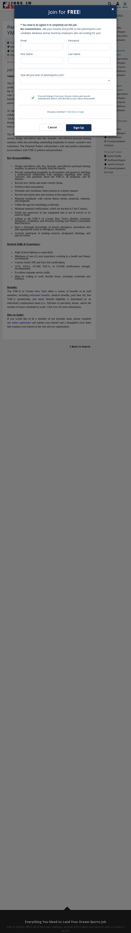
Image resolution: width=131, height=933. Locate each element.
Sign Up (79, 128)
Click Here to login (75, 111)
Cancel (52, 127)
